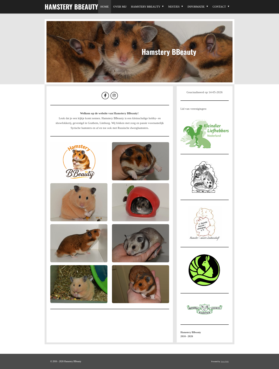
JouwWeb (225, 361)
